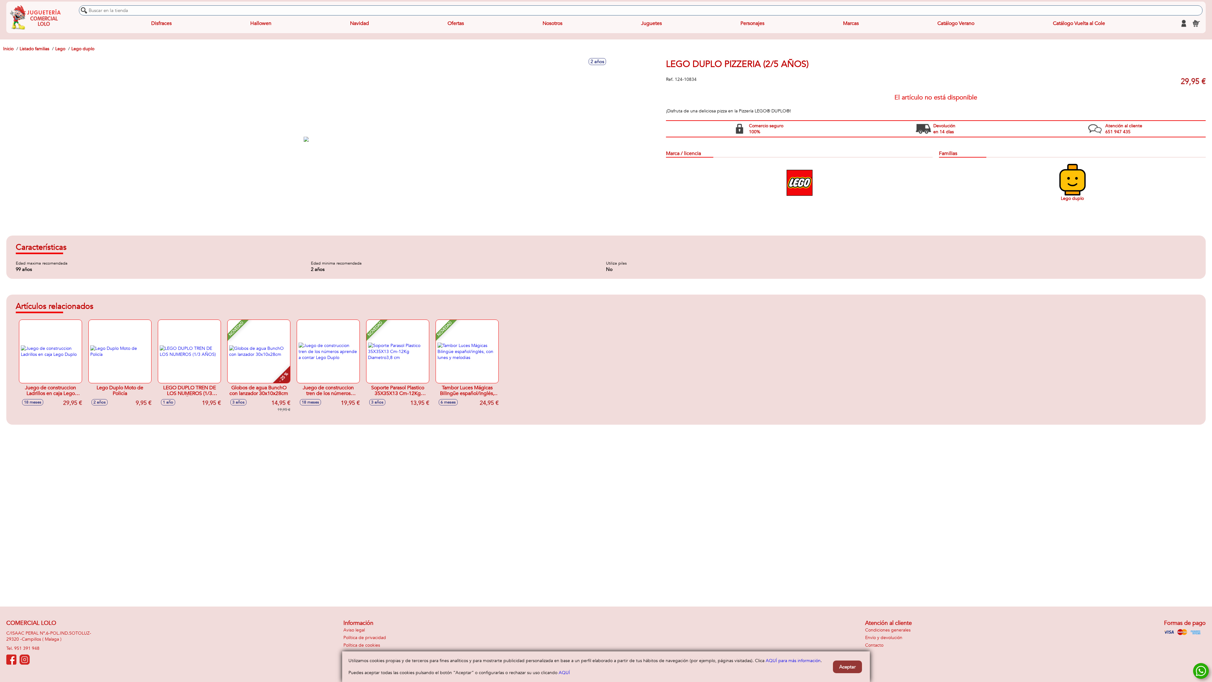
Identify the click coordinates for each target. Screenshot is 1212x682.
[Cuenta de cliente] (1183, 23)
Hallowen (260, 23)
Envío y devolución (883, 638)
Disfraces (161, 23)
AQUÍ (564, 673)
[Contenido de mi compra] (1196, 23)
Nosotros (552, 23)
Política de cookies (361, 645)
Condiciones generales (888, 630)
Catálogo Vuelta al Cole (1079, 23)
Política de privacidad (364, 638)
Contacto (874, 645)
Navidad (359, 23)
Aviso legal (354, 630)
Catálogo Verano (955, 23)
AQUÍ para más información (793, 661)
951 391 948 (26, 648)
